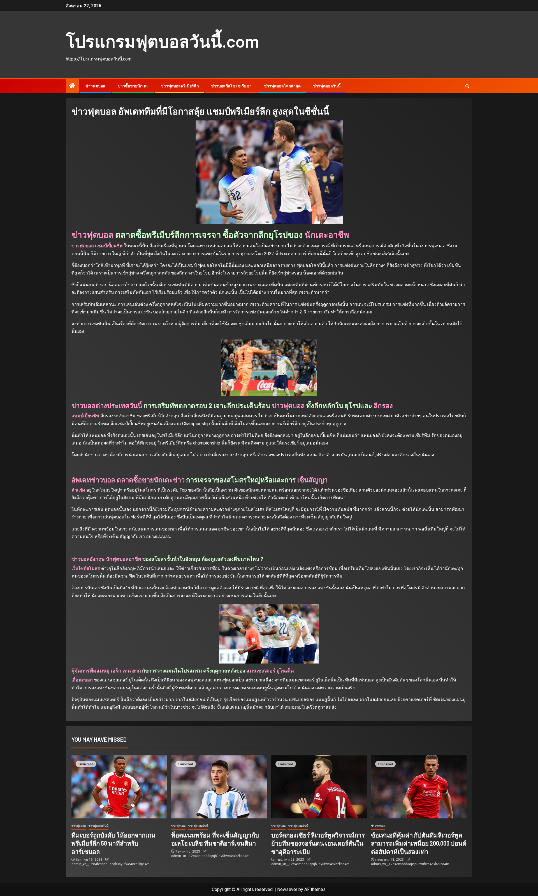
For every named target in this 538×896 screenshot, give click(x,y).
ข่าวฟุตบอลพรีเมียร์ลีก (180, 86)
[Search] (467, 86)
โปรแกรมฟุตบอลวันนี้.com (162, 41)
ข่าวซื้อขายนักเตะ (133, 86)
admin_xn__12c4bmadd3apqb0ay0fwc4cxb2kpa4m (110, 864)
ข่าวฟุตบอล (95, 86)
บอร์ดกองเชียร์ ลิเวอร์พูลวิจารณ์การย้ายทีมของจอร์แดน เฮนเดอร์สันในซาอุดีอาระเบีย (318, 843)
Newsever (287, 889)
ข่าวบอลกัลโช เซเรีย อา (231, 86)
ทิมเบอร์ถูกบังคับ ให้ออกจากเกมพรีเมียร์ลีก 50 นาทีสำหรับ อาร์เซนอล (113, 843)
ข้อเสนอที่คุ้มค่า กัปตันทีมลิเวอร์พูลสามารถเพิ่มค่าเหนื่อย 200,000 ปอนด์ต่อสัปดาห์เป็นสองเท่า (418, 843)
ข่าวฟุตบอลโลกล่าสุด (282, 86)
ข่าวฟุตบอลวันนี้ (327, 86)
